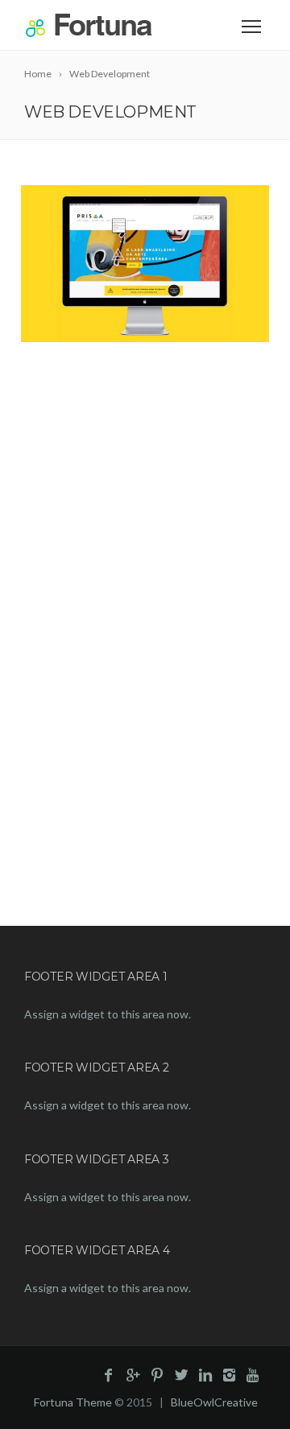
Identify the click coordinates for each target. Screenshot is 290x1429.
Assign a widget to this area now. (107, 1014)
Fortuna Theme (73, 1402)
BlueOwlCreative (214, 1402)
